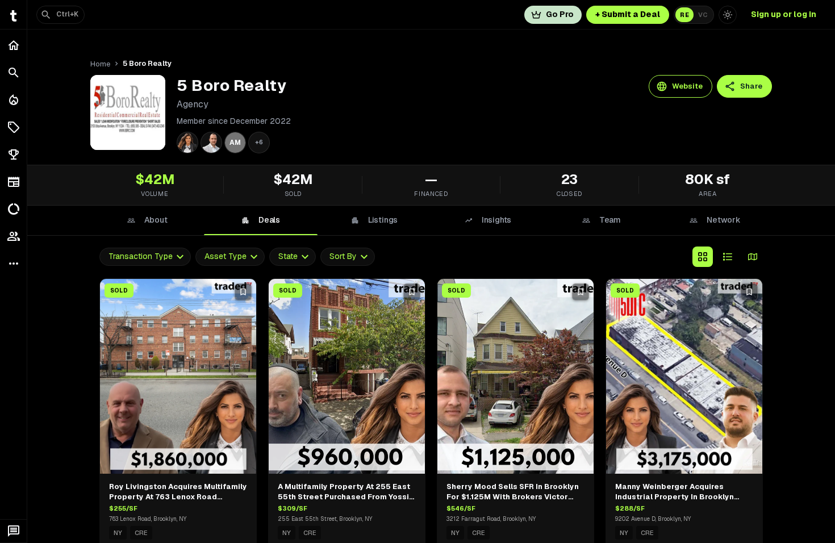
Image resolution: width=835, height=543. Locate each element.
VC (703, 15)
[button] (13, 127)
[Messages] (13, 531)
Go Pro (560, 14)
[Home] (13, 45)
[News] (13, 181)
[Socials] (13, 236)
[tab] (147, 220)
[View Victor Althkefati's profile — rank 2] (211, 142)
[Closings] (13, 100)
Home (100, 64)
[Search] (13, 72)
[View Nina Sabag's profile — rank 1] (187, 142)
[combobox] (145, 256)
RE (684, 15)
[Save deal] (243, 291)
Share (751, 86)
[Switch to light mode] (728, 15)
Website (687, 86)
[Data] (13, 209)
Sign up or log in (783, 14)
